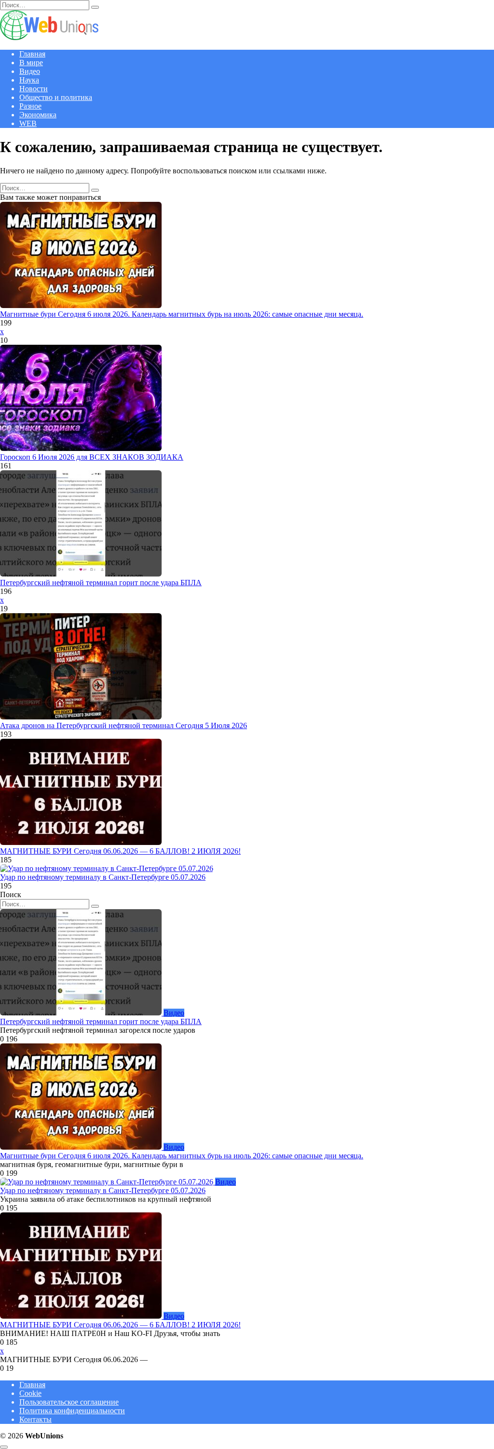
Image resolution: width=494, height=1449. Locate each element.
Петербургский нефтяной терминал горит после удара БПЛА (101, 582)
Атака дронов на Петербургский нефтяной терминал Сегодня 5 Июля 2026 (123, 725)
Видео (29, 71)
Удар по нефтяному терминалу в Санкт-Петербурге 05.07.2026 (103, 877)
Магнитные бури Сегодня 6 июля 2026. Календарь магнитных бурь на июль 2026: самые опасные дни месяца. (181, 314)
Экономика (37, 115)
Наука (29, 80)
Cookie (30, 1393)
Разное (30, 106)
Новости (33, 88)
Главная (32, 54)
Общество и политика (55, 97)
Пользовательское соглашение (69, 1402)
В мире (31, 62)
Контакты (35, 1419)
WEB (28, 123)
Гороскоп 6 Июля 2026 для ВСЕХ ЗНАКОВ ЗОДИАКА (91, 457)
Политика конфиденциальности (72, 1411)
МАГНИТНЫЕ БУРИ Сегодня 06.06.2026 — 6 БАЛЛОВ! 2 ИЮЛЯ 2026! (120, 851)
